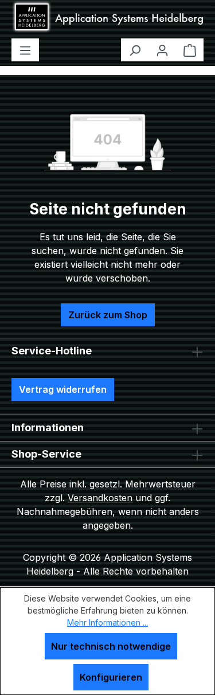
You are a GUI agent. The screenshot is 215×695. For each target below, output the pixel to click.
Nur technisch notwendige (111, 646)
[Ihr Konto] (162, 49)
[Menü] (25, 49)
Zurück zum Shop (107, 315)
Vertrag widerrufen (63, 389)
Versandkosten (100, 497)
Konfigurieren (111, 677)
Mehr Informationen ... (107, 622)
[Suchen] (134, 49)
